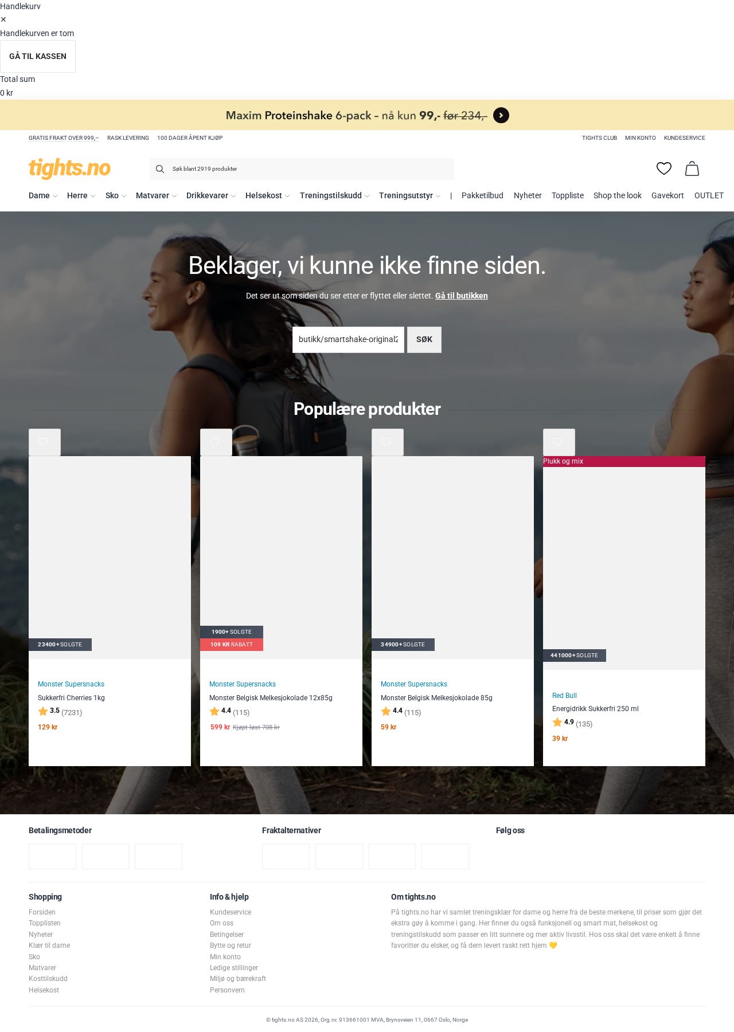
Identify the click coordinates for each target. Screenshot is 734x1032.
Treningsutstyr (406, 196)
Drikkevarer (207, 196)
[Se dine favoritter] (664, 168)
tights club (599, 138)
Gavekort (667, 196)
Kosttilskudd (48, 979)
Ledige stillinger (234, 968)
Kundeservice (684, 138)
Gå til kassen (38, 56)
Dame (39, 196)
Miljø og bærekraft (238, 979)
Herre (77, 196)
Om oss (221, 923)
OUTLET (709, 196)
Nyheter (528, 196)
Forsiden (42, 912)
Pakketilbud (482, 196)
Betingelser (227, 935)
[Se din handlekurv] (692, 168)
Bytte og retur (230, 945)
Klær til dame (49, 945)
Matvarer (152, 196)
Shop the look (618, 196)
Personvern (227, 990)
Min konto (640, 138)
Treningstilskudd (331, 196)
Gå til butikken (461, 296)
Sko (112, 196)
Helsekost (263, 196)
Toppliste (568, 196)
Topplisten (45, 923)
